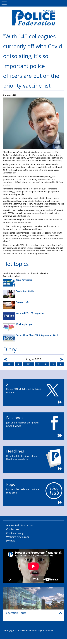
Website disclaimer (17, 537)
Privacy (10, 541)
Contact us (12, 529)
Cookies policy (15, 533)
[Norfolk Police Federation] (33, 17)
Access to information (19, 525)
